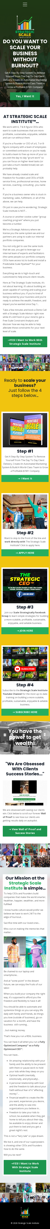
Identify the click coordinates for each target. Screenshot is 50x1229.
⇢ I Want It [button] (25, 478)
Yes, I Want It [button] (25, 96)
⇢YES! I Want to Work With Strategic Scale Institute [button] (25, 341)
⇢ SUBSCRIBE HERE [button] (25, 712)
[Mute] (44, 803)
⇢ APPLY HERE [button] (25, 552)
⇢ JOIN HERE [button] (25, 630)
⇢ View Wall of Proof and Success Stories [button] (25, 831)
